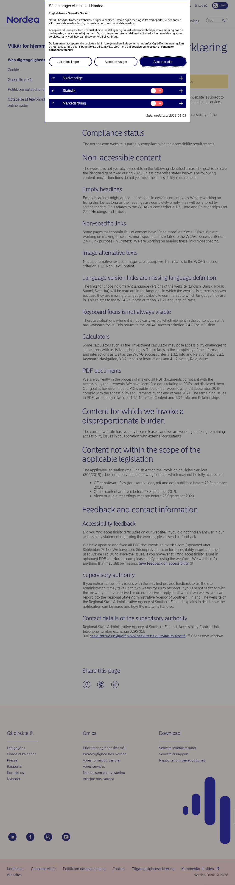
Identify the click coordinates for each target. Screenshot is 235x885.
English (54, 13)
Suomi (84, 13)
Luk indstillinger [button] (68, 61)
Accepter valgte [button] (116, 61)
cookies (136, 46)
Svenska (73, 13)
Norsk (63, 13)
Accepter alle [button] (163, 61)
